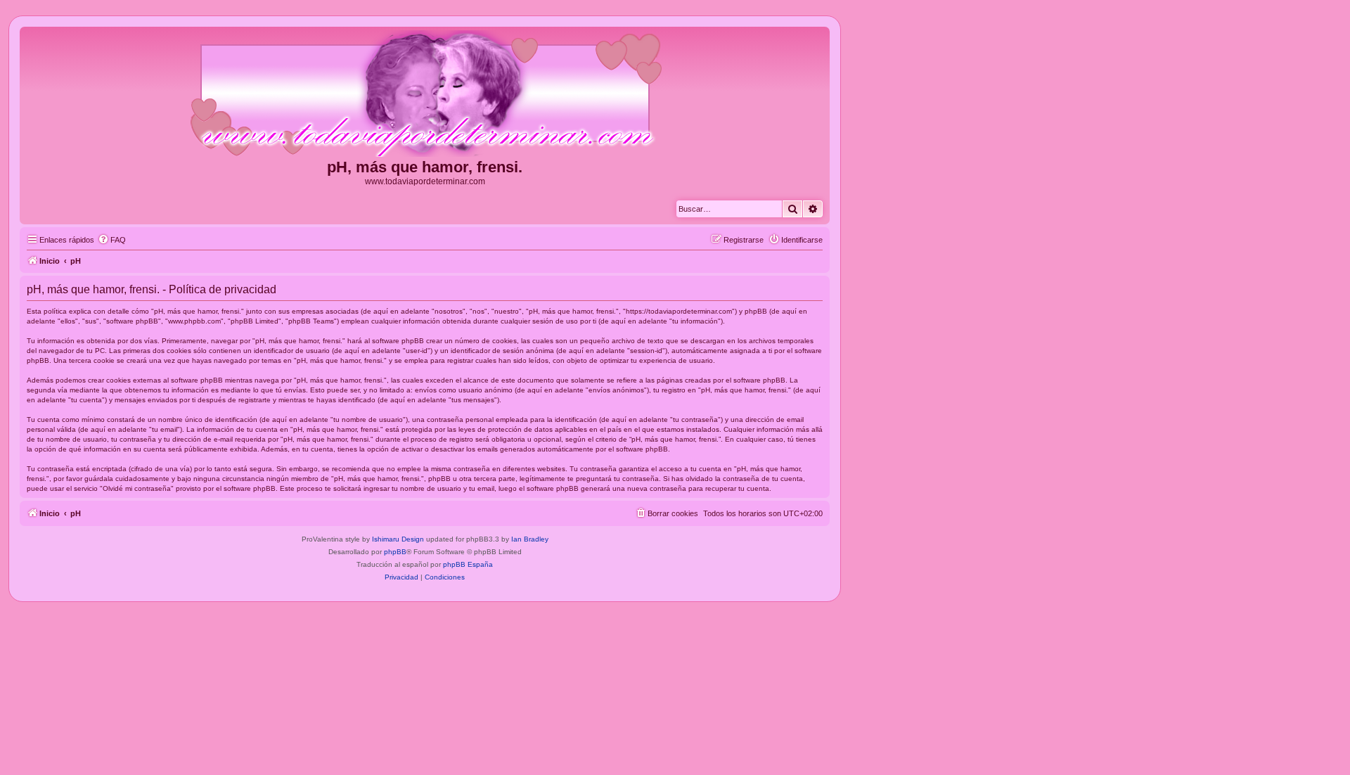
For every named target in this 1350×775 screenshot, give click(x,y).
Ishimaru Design (398, 539)
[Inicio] (425, 94)
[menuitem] (112, 239)
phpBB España (468, 564)
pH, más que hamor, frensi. (424, 167)
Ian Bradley (529, 539)
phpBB (395, 552)
